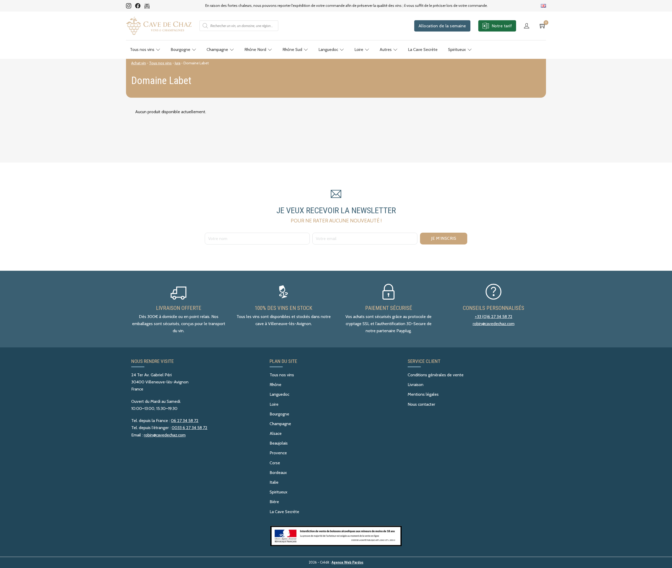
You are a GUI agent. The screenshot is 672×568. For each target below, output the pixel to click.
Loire (358, 49)
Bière (274, 501)
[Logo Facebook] (137, 5)
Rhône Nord (255, 49)
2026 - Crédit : (336, 562)
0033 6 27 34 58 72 (189, 427)
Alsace (276, 433)
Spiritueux (457, 49)
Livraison (415, 384)
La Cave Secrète (423, 49)
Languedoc (328, 49)
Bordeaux (278, 472)
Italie (274, 482)
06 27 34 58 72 (184, 420)
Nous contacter (421, 404)
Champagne (217, 49)
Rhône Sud (292, 49)
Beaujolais (279, 443)
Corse (275, 462)
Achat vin (138, 63)
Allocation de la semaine (442, 25)
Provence (278, 452)
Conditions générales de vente (436, 374)
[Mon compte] (528, 25)
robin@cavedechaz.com (493, 323)
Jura (177, 63)
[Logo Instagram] (128, 5)
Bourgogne (180, 49)
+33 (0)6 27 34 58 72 (493, 316)
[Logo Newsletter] (147, 5)
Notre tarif (502, 25)
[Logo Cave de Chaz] (159, 26)
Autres (386, 49)
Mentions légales (423, 394)
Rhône (275, 384)
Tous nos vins (142, 49)
